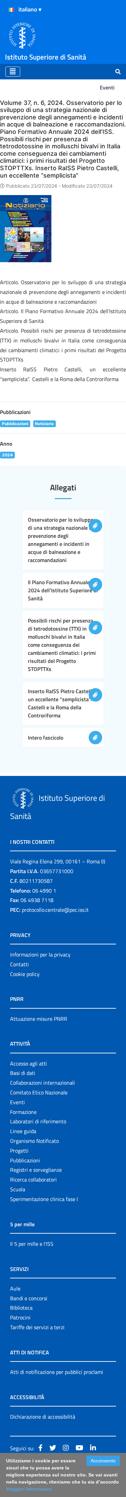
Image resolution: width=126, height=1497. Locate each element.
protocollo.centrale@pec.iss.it (55, 910)
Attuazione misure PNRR (38, 1019)
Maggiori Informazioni (29, 1489)
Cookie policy (25, 974)
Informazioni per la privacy (40, 954)
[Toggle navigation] (12, 72)
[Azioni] (11, 9)
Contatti (19, 964)
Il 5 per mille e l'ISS (31, 1244)
